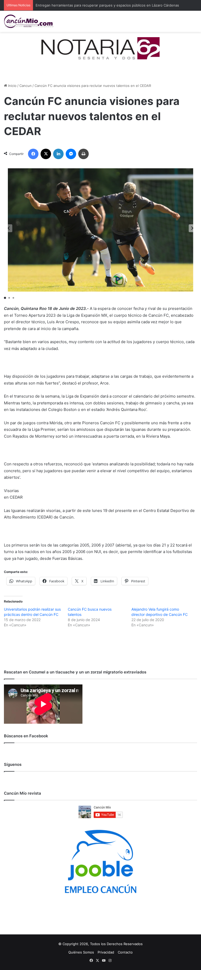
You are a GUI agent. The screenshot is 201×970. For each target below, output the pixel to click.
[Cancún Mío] (29, 21)
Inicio (11, 85)
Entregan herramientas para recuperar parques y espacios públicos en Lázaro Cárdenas (107, 5)
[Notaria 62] (100, 48)
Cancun (25, 85)
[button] (192, 228)
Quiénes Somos (81, 952)
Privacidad (106, 952)
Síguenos (12, 764)
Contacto (125, 952)
